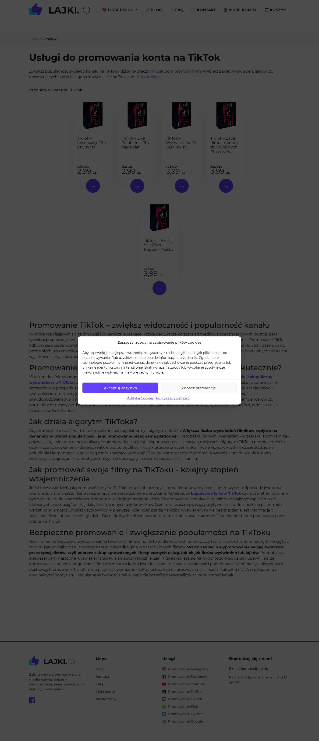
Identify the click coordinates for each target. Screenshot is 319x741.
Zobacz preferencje (199, 388)
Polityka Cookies (140, 398)
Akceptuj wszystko (120, 388)
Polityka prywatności (173, 398)
